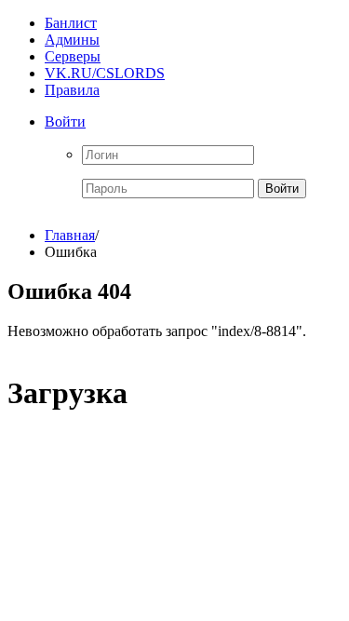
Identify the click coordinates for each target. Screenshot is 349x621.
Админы (72, 39)
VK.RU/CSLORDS (105, 73)
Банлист (71, 23)
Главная (70, 235)
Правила (72, 90)
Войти (65, 121)
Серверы (73, 56)
